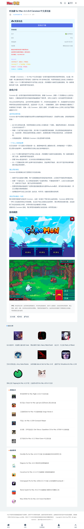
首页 (8, 527)
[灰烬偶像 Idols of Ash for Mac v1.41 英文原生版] (42, 354)
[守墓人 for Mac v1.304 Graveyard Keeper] (14, 423)
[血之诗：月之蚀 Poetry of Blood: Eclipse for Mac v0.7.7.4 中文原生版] (65, 335)
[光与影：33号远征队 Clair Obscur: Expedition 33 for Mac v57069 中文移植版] (14, 432)
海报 (20, 316)
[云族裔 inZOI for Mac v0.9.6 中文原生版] (42, 373)
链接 (27, 316)
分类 (25, 527)
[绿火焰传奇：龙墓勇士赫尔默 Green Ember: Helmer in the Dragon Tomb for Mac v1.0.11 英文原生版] (18, 335)
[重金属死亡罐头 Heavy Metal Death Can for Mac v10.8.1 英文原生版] (42, 335)
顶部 (75, 527)
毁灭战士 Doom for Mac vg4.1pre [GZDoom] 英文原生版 (38, 403)
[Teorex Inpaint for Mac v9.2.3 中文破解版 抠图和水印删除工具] (14, 492)
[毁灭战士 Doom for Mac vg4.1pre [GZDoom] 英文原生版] (14, 405)
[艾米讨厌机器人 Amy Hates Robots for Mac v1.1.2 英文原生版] (18, 354)
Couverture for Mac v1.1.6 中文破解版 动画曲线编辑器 (37, 472)
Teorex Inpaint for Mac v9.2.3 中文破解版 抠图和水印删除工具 (39, 490)
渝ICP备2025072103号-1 (45, 519)
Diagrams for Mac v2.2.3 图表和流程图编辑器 (34, 463)
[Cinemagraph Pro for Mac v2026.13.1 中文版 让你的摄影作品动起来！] (14, 483)
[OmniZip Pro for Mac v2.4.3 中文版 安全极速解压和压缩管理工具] (14, 456)
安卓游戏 (42, 527)
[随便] (10, 15)
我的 (59, 527)
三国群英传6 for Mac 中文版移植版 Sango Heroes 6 (36, 412)
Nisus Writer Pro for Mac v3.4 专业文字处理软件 (35, 499)
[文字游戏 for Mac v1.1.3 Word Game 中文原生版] (14, 441)
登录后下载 (42, 25)
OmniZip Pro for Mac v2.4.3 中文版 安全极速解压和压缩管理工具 (40, 454)
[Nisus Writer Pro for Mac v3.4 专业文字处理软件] (14, 501)
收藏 (13, 316)
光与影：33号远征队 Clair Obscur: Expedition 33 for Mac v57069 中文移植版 (44, 429)
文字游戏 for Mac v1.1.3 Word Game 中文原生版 (35, 438)
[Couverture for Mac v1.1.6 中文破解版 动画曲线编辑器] (14, 474)
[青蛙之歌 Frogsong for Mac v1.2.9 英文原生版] (18, 373)
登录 (71, 3)
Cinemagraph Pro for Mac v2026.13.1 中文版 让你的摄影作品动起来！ (42, 481)
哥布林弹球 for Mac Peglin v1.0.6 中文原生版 (34, 394)
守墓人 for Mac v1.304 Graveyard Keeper (33, 421)
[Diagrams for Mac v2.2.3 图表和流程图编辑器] (14, 465)
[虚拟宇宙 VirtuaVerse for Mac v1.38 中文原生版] (65, 354)
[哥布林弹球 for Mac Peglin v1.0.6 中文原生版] (14, 396)
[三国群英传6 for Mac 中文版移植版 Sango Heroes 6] (14, 414)
